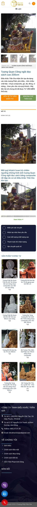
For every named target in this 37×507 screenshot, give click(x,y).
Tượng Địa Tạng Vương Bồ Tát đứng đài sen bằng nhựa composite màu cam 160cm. (9, 386)
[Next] (33, 33)
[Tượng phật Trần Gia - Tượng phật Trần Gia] (17, 3)
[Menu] (33, 3)
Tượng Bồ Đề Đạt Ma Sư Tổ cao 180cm (9, 351)
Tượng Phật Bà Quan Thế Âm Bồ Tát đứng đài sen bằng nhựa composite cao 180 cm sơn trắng (9, 284)
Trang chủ (5, 65)
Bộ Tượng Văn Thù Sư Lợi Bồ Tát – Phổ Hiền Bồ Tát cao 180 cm (27, 385)
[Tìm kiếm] (29, 3)
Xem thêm (18, 219)
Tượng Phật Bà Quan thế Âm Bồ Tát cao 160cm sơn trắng (9, 317)
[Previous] (4, 33)
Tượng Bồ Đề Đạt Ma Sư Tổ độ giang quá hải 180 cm (27, 282)
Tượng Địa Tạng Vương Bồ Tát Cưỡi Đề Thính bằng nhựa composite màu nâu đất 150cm (27, 318)
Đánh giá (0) (5, 115)
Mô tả (3, 111)
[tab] (18, 111)
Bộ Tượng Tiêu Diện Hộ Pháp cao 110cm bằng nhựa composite (27, 352)
